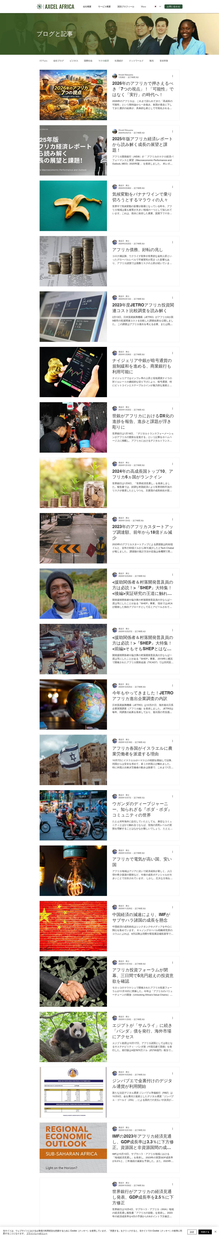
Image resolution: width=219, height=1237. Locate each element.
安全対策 (164, 60)
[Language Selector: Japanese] (157, 6)
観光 (152, 60)
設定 (192, 1231)
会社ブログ (58, 60)
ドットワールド (136, 60)
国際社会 (88, 60)
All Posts (43, 60)
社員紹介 (119, 60)
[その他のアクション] (173, 76)
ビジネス (74, 60)
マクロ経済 (103, 60)
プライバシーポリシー (37, 1233)
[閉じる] (215, 1232)
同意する (205, 1231)
